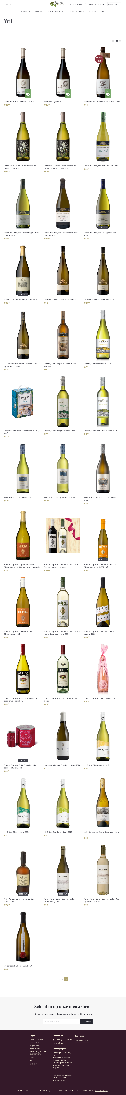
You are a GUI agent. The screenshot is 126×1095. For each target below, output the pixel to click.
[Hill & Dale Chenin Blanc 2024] (23, 807)
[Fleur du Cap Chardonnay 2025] (23, 472)
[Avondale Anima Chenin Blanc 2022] (23, 76)
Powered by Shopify (101, 1091)
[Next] (66, 979)
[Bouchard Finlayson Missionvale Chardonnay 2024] (63, 209)
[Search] (33, 4)
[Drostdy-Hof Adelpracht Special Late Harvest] (63, 340)
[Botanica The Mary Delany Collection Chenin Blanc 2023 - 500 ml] (63, 142)
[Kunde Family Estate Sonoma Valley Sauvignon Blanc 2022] (103, 875)
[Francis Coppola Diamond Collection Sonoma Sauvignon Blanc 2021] (63, 607)
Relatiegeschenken (76, 11)
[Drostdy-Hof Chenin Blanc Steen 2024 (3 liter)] (23, 407)
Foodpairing (55, 11)
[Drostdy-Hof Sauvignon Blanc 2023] (63, 405)
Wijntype (38, 11)
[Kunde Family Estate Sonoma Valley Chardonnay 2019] (63, 875)
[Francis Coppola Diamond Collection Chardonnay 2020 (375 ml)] (103, 541)
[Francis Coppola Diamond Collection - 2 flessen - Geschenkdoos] (63, 541)
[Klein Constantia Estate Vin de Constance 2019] (23, 875)
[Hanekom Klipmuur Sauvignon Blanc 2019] (63, 740)
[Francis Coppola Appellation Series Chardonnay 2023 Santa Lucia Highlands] (23, 541)
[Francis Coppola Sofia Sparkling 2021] (103, 673)
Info (103, 11)
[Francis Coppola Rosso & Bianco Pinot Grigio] (63, 674)
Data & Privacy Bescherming (36, 1041)
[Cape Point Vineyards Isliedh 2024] (103, 274)
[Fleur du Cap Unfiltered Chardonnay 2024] (103, 474)
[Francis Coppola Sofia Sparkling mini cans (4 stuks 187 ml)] (23, 741)
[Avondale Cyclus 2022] (63, 76)
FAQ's (32, 1060)
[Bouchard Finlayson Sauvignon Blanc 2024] (103, 209)
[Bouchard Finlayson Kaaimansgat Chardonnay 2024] (23, 209)
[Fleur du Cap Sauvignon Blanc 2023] (63, 472)
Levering (93, 11)
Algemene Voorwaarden (36, 1046)
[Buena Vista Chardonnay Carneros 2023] (23, 274)
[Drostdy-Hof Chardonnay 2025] (103, 338)
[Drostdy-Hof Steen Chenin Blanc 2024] (103, 405)
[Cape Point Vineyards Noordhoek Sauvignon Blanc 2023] (23, 340)
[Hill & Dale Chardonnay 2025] (103, 740)
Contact (33, 1064)
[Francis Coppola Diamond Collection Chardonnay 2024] (23, 607)
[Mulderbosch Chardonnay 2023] (23, 940)
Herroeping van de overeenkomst (38, 1052)
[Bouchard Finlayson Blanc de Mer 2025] (103, 140)
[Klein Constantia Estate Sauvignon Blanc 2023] (103, 808)
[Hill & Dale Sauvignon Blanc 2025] (63, 807)
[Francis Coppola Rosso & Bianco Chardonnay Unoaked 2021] (23, 674)
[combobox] (19, 4)
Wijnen (24, 11)
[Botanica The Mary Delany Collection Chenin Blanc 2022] (23, 142)
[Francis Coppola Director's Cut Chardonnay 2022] (103, 607)
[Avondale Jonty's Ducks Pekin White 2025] (103, 76)
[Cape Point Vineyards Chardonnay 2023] (63, 274)
